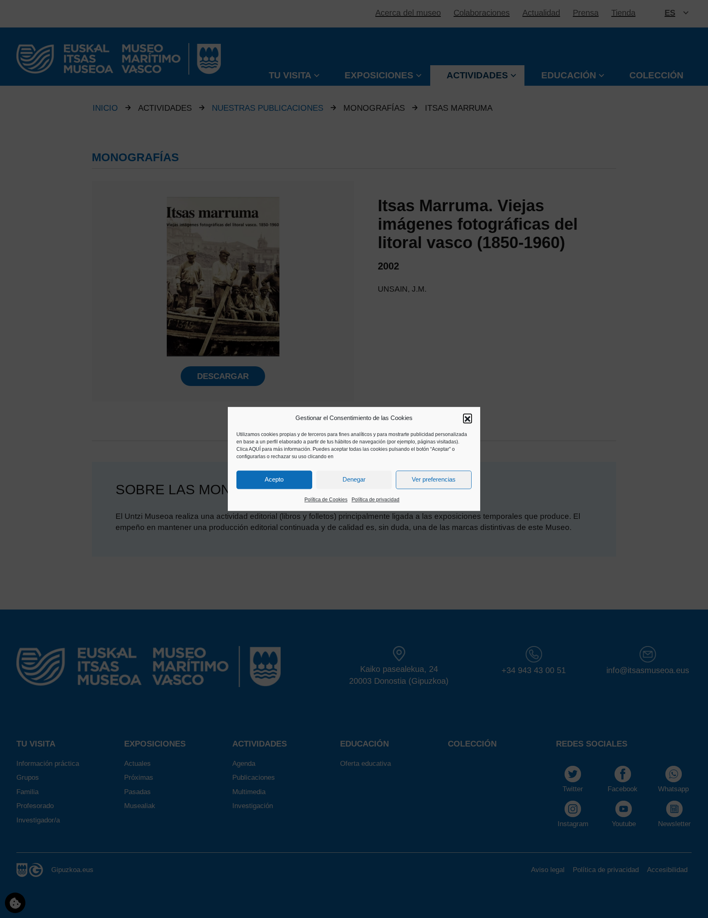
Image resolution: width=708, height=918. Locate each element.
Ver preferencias (434, 479)
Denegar (354, 479)
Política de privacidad (375, 499)
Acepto (274, 479)
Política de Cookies (325, 499)
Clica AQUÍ (248, 449)
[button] (467, 418)
